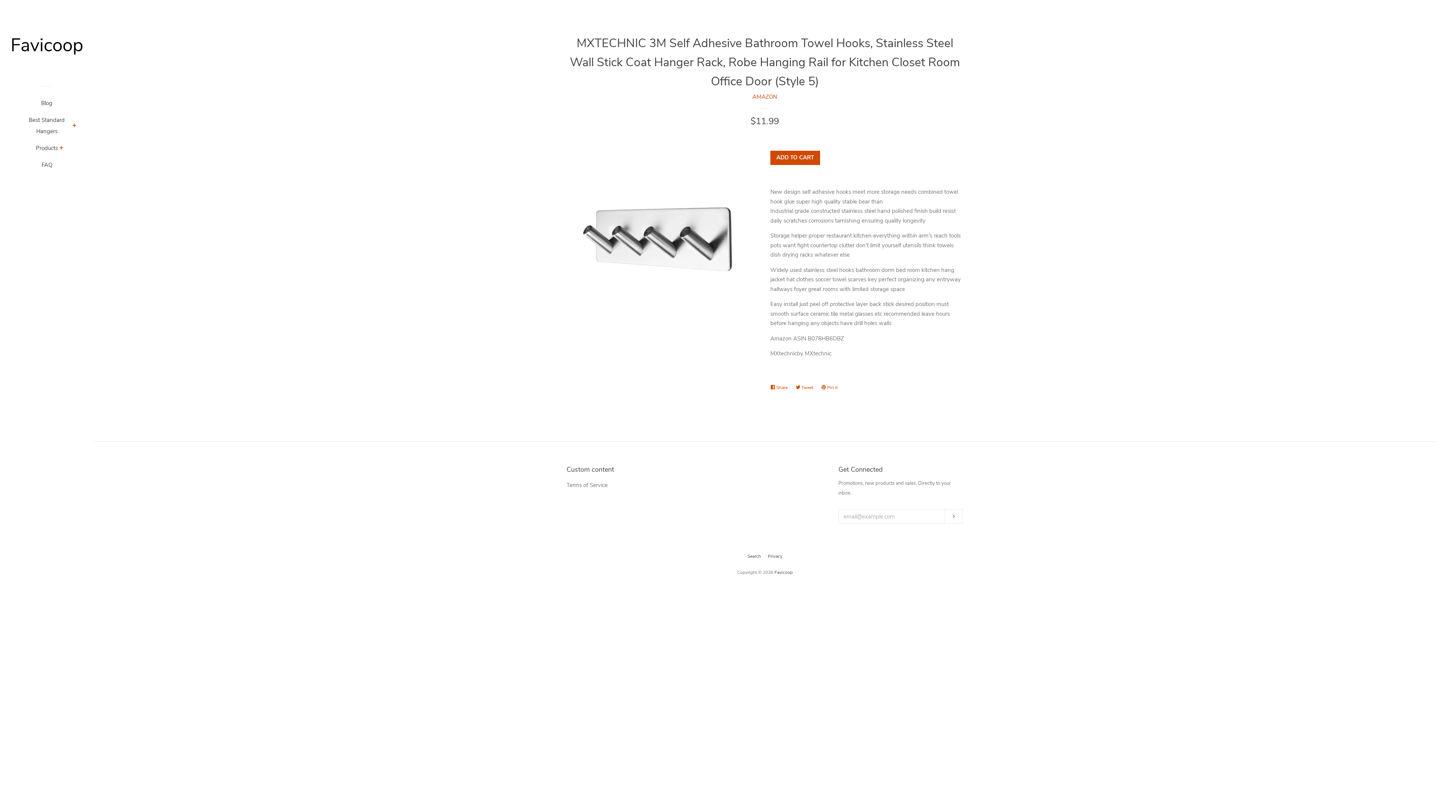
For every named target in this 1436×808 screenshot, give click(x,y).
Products (47, 148)
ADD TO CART (795, 157)
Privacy (775, 556)
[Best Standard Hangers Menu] (74, 126)
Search (754, 556)
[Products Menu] (61, 149)
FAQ (47, 165)
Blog (46, 103)
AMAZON (764, 97)
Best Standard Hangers (47, 125)
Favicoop (783, 572)
